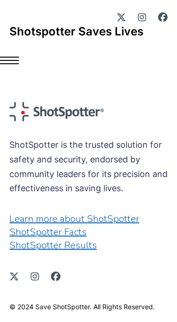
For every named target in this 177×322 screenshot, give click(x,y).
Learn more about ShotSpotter (74, 218)
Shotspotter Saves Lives (76, 31)
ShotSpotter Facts (47, 232)
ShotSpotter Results (53, 245)
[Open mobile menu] (14, 60)
